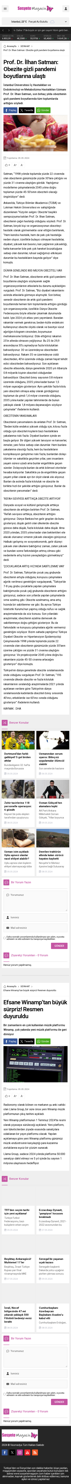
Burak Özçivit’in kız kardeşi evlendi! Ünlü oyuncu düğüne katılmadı (42, 30)
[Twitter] (12, 1452)
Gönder (45, 110)
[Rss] (35, 1452)
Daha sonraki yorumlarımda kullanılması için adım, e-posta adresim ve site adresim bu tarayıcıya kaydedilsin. (35, 938)
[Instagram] (20, 1452)
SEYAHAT (25, 46)
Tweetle (28, 110)
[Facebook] (5, 1452)
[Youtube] (27, 1452)
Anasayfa (11, 46)
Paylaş (12, 110)
